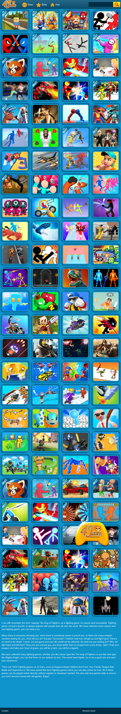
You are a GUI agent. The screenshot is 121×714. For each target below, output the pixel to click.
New (30, 4)
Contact (5, 711)
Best (44, 4)
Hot (58, 4)
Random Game (88, 711)
